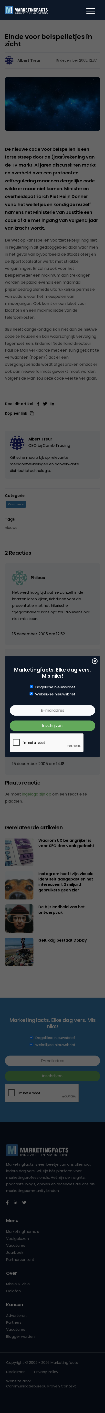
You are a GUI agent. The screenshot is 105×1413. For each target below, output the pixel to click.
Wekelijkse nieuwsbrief (55, 694)
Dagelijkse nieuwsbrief (55, 687)
